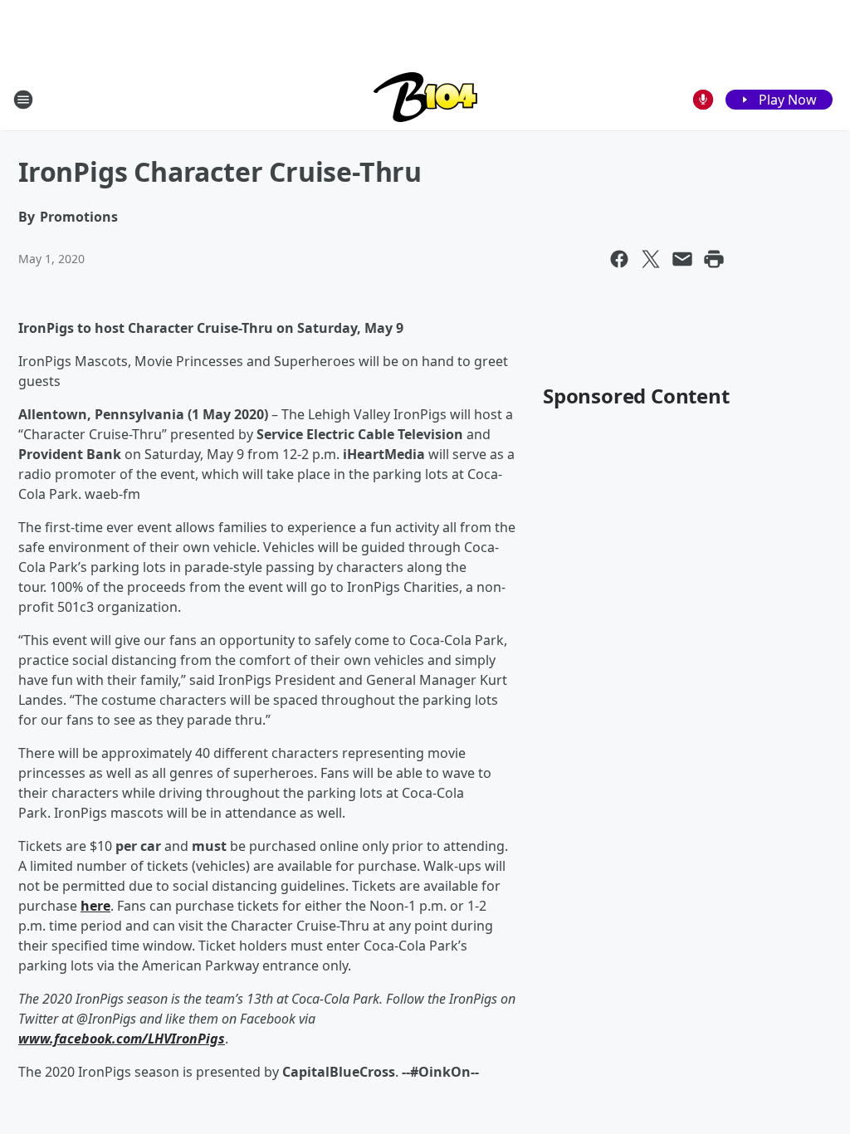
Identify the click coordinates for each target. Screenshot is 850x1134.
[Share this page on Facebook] (619, 259)
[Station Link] (425, 99)
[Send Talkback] (703, 100)
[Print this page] (713, 259)
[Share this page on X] (650, 259)
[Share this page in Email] (682, 259)
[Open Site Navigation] (23, 100)
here (95, 906)
